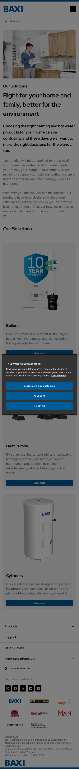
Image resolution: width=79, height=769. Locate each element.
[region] (39, 384)
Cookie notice (58, 375)
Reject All (39, 406)
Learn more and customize (39, 386)
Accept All (40, 396)
